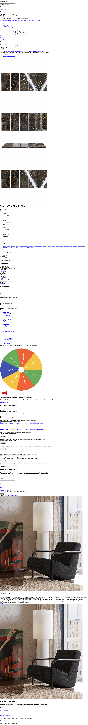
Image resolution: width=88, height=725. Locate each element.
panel (79, 246)
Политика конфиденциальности (11, 316)
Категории (5, 25)
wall (71, 246)
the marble (16, 247)
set (33, 246)
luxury (49, 246)
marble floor (22, 246)
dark (32, 247)
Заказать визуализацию (34, 20)
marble (4, 246)
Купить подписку (7, 330)
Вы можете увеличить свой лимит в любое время (21, 423)
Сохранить (3, 14)
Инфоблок (16, 20)
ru (0, 37)
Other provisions (7, 340)
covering (45, 246)
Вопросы (5, 325)
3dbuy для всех (4, 20)
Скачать (2, 210)
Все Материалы (8, 28)
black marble (27, 247)
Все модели (6, 26)
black (21, 247)
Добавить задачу (4, 11)
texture (8, 246)
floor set (37, 246)
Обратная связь (7, 319)
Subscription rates (7, 339)
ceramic (13, 246)
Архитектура (6, 54)
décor (30, 246)
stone (57, 246)
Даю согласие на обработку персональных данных (14, 491)
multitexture (66, 246)
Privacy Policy (6, 343)
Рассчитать (3, 271)
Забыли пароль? (4, 487)
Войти (2, 494)
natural (53, 246)
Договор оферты (7, 315)
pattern (61, 246)
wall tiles (75, 246)
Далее (1, 603)
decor (7, 247)
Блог (4, 321)
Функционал (6, 324)
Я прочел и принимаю (6, 489)
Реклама (5, 328)
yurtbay (11, 247)
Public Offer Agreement (8, 338)
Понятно (3, 443)
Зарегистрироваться (12, 495)
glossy (17, 246)
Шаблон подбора (23, 20)
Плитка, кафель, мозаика (9, 56)
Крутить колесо (4, 402)
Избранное (11, 20)
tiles (27, 246)
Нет (4, 436)
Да (1, 436)
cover (40, 246)
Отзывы (5, 320)
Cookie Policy (6, 342)
